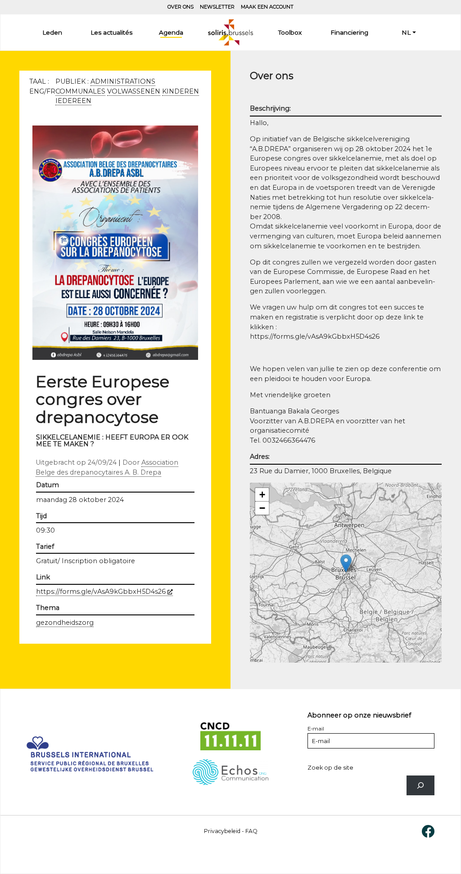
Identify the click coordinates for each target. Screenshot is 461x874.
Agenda (171, 32)
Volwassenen (133, 91)
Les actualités (111, 32)
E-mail (315, 729)
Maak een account (267, 7)
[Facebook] (428, 830)
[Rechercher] (420, 785)
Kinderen (180, 91)
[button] (346, 563)
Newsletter (217, 7)
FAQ (251, 831)
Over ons (180, 7)
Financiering (349, 32)
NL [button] (406, 32)
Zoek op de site (330, 767)
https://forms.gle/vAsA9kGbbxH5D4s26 (104, 591)
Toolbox (290, 32)
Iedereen (73, 101)
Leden (52, 32)
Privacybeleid (222, 831)
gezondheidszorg (65, 623)
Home (230, 32)
